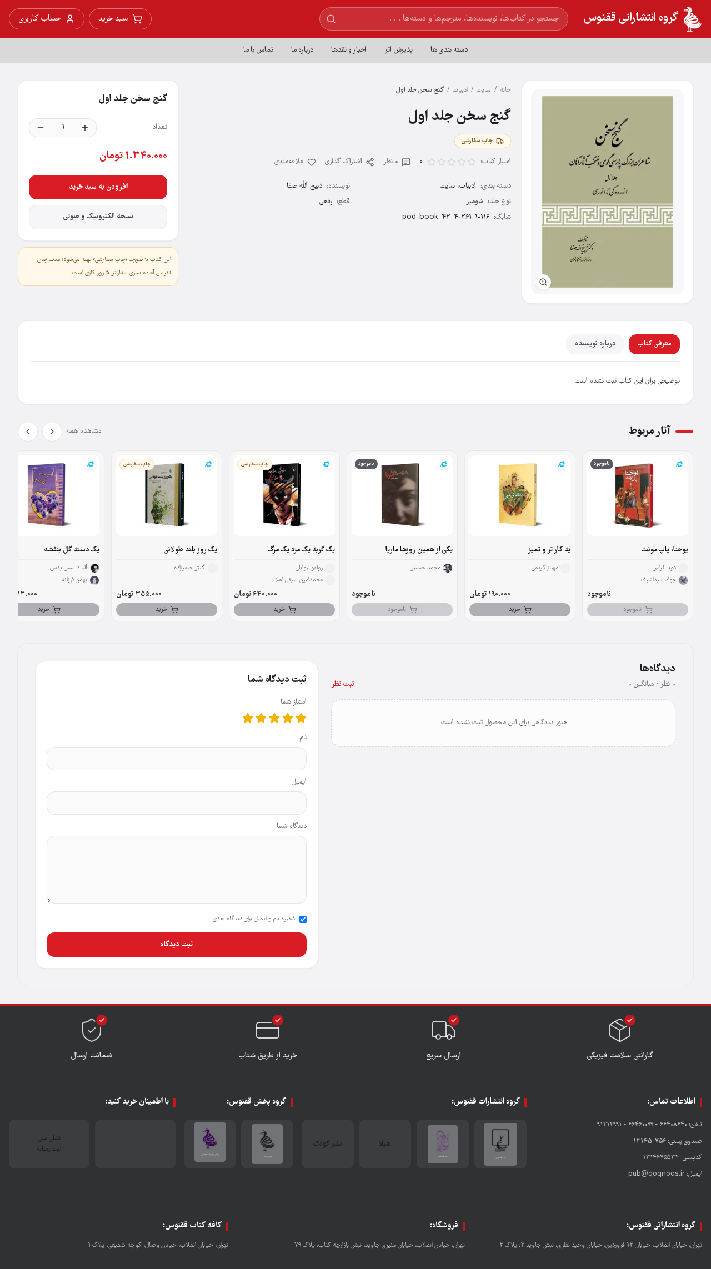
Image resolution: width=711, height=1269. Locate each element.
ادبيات (460, 90)
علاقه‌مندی (289, 162)
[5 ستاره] (247, 718)
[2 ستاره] (287, 718)
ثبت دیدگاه (176, 944)
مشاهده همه (84, 431)
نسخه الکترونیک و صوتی (98, 217)
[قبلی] (52, 432)
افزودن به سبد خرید (98, 187)
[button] (607, 191)
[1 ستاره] (301, 718)
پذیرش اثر (398, 50)
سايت (484, 90)
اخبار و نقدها (349, 50)
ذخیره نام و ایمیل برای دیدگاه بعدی (254, 919)
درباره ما (302, 50)
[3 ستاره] (274, 718)
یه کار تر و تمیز (549, 550)
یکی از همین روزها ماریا (419, 550)
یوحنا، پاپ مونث (665, 550)
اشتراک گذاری (343, 162)
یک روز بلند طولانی (190, 550)
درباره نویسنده (595, 344)
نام (303, 738)
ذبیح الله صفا (304, 186)
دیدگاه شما (292, 826)
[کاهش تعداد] (40, 128)
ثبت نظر (342, 684)
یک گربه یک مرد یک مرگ (301, 550)
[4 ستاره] (261, 718)
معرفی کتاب (654, 344)
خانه (505, 90)
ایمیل (299, 782)
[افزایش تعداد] (85, 128)
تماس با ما (258, 50)
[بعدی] (28, 432)
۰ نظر (390, 162)
